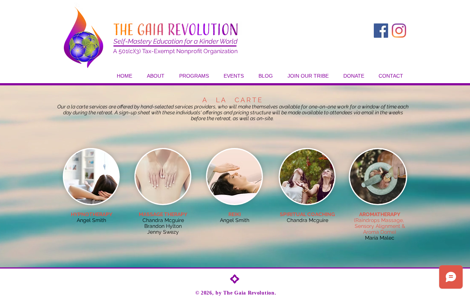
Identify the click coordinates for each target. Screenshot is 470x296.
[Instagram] (399, 30)
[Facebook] (381, 30)
